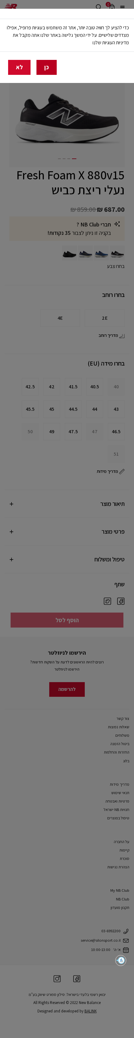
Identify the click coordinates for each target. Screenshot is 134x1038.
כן (46, 67)
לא (19, 67)
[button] (120, 960)
